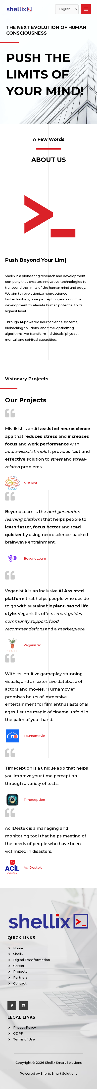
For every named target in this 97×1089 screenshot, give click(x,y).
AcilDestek (33, 867)
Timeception (34, 800)
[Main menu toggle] (86, 9)
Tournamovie (34, 736)
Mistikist (30, 483)
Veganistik (32, 645)
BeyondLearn (35, 558)
